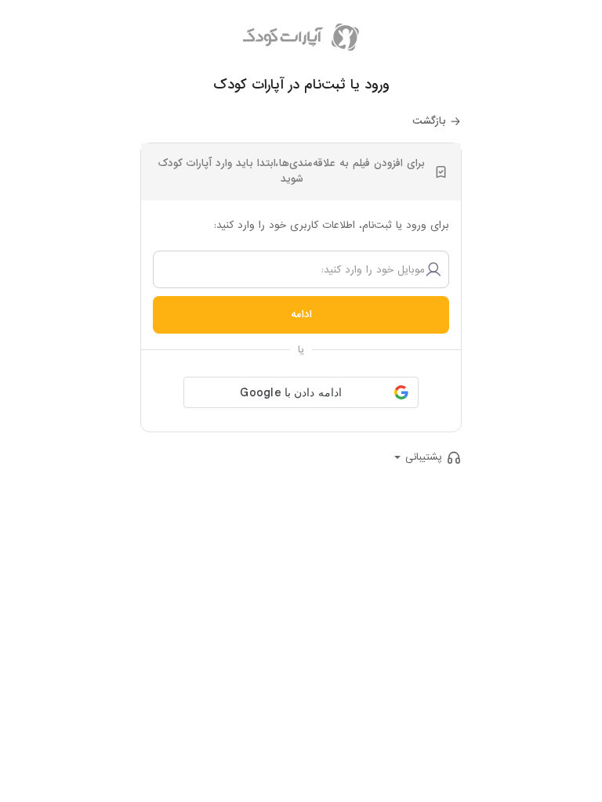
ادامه (301, 314)
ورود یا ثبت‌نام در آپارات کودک (301, 85)
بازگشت (429, 121)
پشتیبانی (423, 457)
